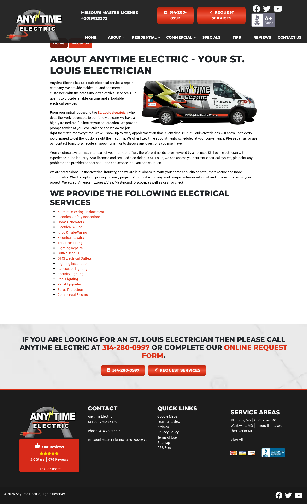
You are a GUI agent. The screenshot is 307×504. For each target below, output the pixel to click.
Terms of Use (167, 437)
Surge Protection (70, 289)
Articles (163, 427)
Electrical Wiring (70, 227)
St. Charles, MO (265, 420)
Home (58, 43)
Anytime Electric (28, 494)
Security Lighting (70, 274)
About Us (80, 43)
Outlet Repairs (68, 253)
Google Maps (167, 416)
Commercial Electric (73, 294)
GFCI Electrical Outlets (75, 258)
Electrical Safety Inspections (79, 216)
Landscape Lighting (73, 268)
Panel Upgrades (69, 284)
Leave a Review (168, 421)
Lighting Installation (73, 263)
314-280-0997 (177, 15)
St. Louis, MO (241, 420)
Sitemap (163, 442)
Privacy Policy (168, 432)
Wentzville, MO (242, 425)
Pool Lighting (68, 279)
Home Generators (71, 222)
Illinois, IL (262, 425)
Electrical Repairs (71, 237)
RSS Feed (164, 447)
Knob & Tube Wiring (72, 232)
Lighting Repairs (70, 248)
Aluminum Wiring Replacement (81, 211)
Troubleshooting (70, 242)
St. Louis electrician (113, 112)
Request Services (223, 15)
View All (237, 439)
